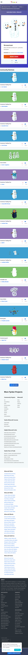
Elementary (17, 617)
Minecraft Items (4, 623)
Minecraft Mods (4, 625)
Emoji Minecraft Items (9, 565)
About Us (3, 596)
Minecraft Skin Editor (6, 617)
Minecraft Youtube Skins (9, 477)
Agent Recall (6, 422)
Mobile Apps (4, 602)
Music (5, 414)
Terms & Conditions (5, 639)
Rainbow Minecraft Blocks (10, 527)
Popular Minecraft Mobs (9, 500)
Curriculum (17, 596)
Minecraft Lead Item (8, 558)
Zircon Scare (4, 301)
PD (15, 628)
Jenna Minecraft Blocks (9, 533)
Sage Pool (4, 340)
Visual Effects (6, 401)
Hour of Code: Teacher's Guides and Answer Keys (14, 462)
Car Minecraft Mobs (8, 504)
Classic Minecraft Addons (10, 552)
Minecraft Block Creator (9, 516)
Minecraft (14, 6)
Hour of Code (4, 628)
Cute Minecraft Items (9, 574)
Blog (2, 594)
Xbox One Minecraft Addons (10, 549)
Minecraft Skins (4, 615)
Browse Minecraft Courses (9, 434)
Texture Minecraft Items (9, 569)
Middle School (18, 618)
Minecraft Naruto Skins (9, 482)
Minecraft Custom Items (9, 560)
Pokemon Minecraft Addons (10, 551)
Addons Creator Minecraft (10, 538)
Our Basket (4, 87)
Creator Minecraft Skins (9, 481)
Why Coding (18, 601)
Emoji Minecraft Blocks (9, 525)
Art (4, 399)
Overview (17, 594)
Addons (20, 6)
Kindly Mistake (5, 281)
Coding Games (4, 612)
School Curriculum (19, 613)
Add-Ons (19, 403)
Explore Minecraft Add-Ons (9, 438)
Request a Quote (19, 633)
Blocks (18, 401)
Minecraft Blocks (5, 620)
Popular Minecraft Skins (9, 479)
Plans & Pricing (18, 604)
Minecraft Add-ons (5, 622)
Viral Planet (4, 145)
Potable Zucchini (5, 320)
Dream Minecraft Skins (9, 484)
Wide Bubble (5, 106)
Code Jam (3, 626)
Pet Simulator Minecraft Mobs (11, 506)
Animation (6, 408)
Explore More (14, 385)
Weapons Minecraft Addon (10, 542)
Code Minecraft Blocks (9, 531)
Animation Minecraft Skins (10, 486)
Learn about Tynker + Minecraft (14, 12)
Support (3, 597)
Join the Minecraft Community (10, 436)
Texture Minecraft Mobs (9, 497)
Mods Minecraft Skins (9, 475)
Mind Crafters (7, 426)
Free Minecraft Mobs (9, 509)
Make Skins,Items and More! (10, 432)
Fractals (5, 407)
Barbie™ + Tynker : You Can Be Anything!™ (12, 453)
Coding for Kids (6, 6)
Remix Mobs (14, 56)
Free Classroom (18, 615)
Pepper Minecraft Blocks (9, 529)
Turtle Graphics (7, 416)
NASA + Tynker (7, 457)
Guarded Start (5, 125)
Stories (5, 412)
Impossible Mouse (6, 203)
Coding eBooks (4, 605)
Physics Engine (7, 405)
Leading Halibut (5, 262)
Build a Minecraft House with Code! (11, 439)
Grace (3, 184)
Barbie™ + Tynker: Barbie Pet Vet (10, 455)
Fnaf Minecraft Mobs (9, 499)
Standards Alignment (20, 626)
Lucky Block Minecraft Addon (10, 540)
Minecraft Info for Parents (9, 445)
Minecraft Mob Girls (8, 502)
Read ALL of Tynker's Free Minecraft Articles (13, 447)
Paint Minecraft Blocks (9, 520)
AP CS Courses (18, 622)
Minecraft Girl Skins (8, 488)
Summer (17, 607)
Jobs (2, 601)
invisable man (3, 279)
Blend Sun (4, 379)
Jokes (5, 403)
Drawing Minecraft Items (10, 570)
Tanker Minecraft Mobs (9, 508)
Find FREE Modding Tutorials (10, 441)
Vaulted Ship (5, 223)
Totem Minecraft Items (9, 567)
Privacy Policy (5, 640)
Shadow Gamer (5, 359)
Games (5, 410)
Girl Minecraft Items (8, 572)
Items (18, 405)
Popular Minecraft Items (9, 563)
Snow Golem (20, 52)
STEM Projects (18, 631)
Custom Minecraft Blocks (10, 518)
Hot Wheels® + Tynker (8, 458)
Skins (18, 399)
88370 (3, 242)
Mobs (18, 407)
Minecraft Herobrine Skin (10, 490)
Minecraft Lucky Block (9, 524)
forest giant (3, 318)
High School (18, 620)
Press (2, 599)
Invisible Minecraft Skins (9, 473)
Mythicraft (6, 424)
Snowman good (4, 338)
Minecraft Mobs (4, 618)
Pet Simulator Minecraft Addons (11, 547)
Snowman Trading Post (5, 84)
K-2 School (17, 623)
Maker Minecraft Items (9, 561)
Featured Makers (19, 602)
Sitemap (3, 604)
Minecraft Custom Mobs (9, 511)
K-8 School (17, 625)
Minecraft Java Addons (9, 545)
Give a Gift (17, 597)
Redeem (17, 599)
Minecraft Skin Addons (9, 543)
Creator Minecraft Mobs (9, 495)
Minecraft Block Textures (9, 522)
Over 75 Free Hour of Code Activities (11, 460)
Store (2, 607)
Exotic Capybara (5, 164)
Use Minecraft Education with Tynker (11, 443)
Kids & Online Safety (6, 642)
